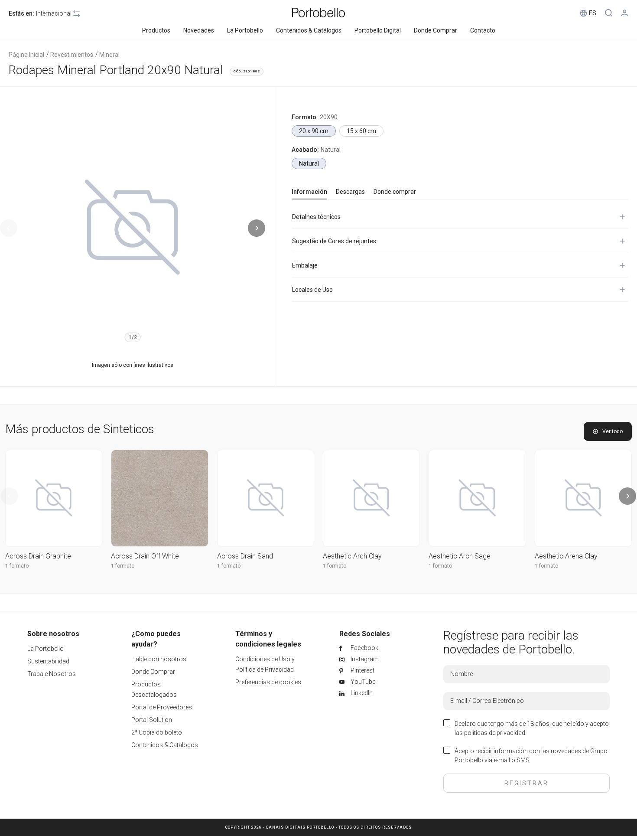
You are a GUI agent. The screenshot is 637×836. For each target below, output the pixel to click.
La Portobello (45, 648)
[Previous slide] (8, 228)
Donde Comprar (153, 671)
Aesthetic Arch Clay (352, 556)
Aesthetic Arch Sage (460, 556)
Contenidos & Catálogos (164, 744)
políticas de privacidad (494, 732)
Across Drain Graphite (38, 556)
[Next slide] (256, 228)
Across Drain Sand (245, 556)
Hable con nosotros (158, 659)
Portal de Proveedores (161, 707)
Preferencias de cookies (268, 682)
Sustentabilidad (48, 661)
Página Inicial (26, 54)
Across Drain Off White (145, 556)
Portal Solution (151, 719)
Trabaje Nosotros (51, 673)
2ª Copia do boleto (156, 732)
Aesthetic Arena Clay (566, 556)
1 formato (17, 566)
